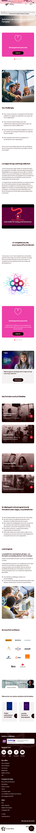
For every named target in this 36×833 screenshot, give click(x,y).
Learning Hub (4, 816)
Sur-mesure (4, 768)
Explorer (18, 53)
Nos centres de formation (8, 782)
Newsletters (4, 784)
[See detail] (31, 416)
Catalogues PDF (5, 810)
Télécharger (18, 380)
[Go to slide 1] (14, 59)
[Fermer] (33, 2)
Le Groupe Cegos (5, 791)
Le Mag (3, 814)
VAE (2, 775)
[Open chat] (31, 828)
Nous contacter (5, 805)
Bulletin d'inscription (6, 807)
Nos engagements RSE (7, 796)
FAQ (2, 803)
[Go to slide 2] (16, 59)
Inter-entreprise (5, 763)
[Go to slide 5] (21, 59)
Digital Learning (5, 773)
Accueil (9, 12)
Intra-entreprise (5, 765)
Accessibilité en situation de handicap (11, 794)
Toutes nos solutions (17, 12)
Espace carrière (5, 786)
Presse (3, 789)
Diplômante (4, 770)
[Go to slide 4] (19, 59)
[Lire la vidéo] (18, 216)
